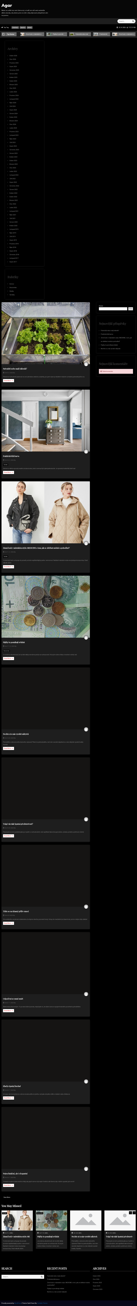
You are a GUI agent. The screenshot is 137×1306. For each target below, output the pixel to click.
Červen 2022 (14, 189)
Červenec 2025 (14, 70)
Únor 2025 (13, 88)
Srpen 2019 (13, 240)
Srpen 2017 (13, 262)
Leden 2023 (13, 171)
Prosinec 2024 (14, 95)
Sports (23, 27)
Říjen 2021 (13, 215)
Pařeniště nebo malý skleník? (65, 34)
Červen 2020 (14, 222)
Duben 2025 (13, 81)
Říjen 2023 (13, 139)
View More (7, 1197)
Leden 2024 (13, 128)
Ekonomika (13, 287)
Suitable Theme (42, 1303)
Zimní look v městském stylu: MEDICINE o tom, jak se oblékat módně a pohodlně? (36, 548)
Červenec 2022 (14, 186)
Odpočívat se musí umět (13, 999)
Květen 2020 (13, 225)
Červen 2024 (14, 113)
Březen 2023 (14, 164)
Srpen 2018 (13, 251)
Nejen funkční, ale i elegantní (15, 1173)
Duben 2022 (13, 197)
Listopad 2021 (14, 211)
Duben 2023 (13, 160)
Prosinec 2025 (14, 63)
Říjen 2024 (13, 102)
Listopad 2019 (14, 229)
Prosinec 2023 (14, 131)
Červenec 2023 (14, 150)
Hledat (101, 306)
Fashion (15, 27)
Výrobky (12, 295)
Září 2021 (13, 218)
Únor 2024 (13, 124)
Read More (7, 380)
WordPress (18, 1303)
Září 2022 (13, 178)
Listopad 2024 (14, 99)
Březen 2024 (14, 121)
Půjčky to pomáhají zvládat (41, 34)
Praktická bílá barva (86, 34)
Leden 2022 (13, 207)
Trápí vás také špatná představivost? (18, 824)
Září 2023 (13, 142)
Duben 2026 (13, 55)
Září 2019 (13, 236)
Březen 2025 (14, 84)
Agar (7, 5)
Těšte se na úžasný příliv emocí (16, 911)
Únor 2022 (13, 204)
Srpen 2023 (13, 146)
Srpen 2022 (13, 182)
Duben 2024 (13, 117)
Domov (12, 284)
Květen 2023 (13, 157)
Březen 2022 (14, 200)
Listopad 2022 (14, 175)
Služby (12, 291)
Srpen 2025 (13, 66)
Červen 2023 (14, 153)
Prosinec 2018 (14, 244)
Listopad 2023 (14, 135)
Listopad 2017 (14, 258)
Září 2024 (13, 106)
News (29, 27)
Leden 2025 (13, 92)
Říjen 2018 (13, 247)
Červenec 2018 (14, 254)
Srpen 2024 (13, 110)
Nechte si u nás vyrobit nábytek (16, 734)
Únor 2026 (13, 59)
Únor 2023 (13, 168)
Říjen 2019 (13, 233)
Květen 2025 (13, 77)
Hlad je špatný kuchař (12, 1086)
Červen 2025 (14, 74)
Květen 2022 (13, 193)
